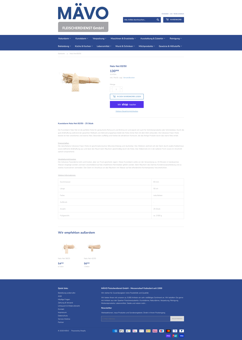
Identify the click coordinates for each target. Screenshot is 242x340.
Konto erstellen (179, 14)
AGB (60, 296)
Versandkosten (129, 77)
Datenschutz (63, 316)
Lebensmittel (103, 46)
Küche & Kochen (83, 46)
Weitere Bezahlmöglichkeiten (127, 111)
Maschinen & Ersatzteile (122, 38)
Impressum (62, 312)
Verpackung (99, 38)
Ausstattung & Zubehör (152, 38)
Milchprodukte (146, 46)
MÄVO (66, 331)
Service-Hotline (64, 319)
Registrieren (177, 319)
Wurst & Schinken (124, 46)
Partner (61, 322)
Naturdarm (63, 38)
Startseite (61, 53)
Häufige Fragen (64, 299)
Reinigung (175, 38)
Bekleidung (64, 46)
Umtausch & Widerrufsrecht (69, 306)
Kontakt (61, 309)
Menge (112, 84)
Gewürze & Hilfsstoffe (170, 46)
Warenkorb (176, 19)
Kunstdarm (81, 38)
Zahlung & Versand (65, 303)
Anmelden (165, 14)
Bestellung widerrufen (66, 293)
